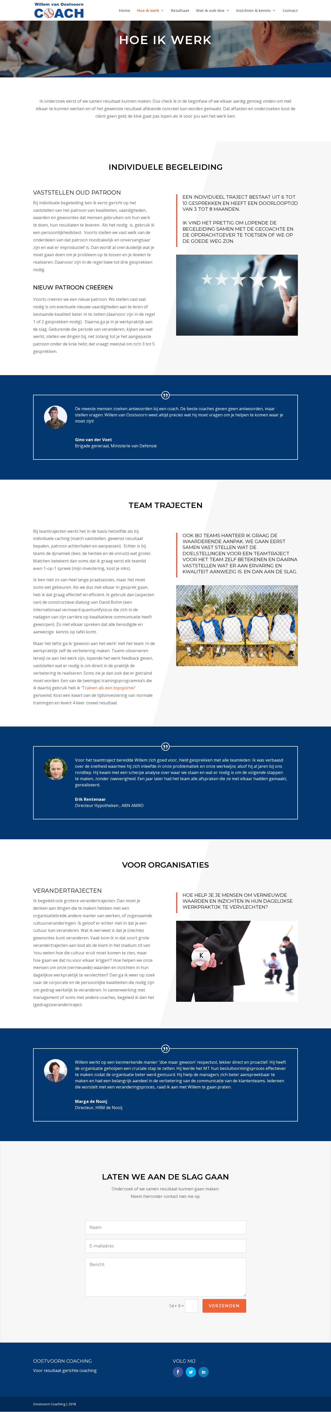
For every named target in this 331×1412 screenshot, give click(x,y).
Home (124, 11)
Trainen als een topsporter (108, 688)
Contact (290, 11)
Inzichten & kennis (253, 11)
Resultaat (180, 11)
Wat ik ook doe (210, 11)
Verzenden (224, 1305)
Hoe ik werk (148, 11)
